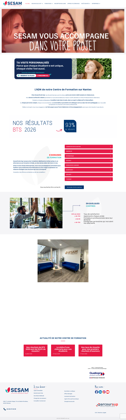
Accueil (27, 3)
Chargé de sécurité (69, 401)
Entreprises (95, 3)
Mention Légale (102, 412)
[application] (63, 31)
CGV (96, 412)
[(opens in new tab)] (63, 68)
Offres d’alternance (73, 3)
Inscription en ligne (60, 3)
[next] (118, 263)
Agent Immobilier (38, 390)
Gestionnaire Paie (38, 393)
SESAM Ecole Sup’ (36, 3)
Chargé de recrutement (40, 398)
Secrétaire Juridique (69, 391)
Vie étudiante (85, 3)
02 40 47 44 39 (11, 409)
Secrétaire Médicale (39, 395)
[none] (110, 146)
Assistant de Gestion (69, 396)
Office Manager (68, 393)
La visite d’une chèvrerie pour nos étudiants (63, 349)
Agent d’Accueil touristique (71, 399)
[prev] (7, 263)
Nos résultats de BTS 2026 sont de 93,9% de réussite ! (36, 349)
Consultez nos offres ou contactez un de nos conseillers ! (29, 172)
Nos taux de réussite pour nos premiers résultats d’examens (90, 349)
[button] (89, 146)
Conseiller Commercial (39, 401)
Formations (48, 3)
